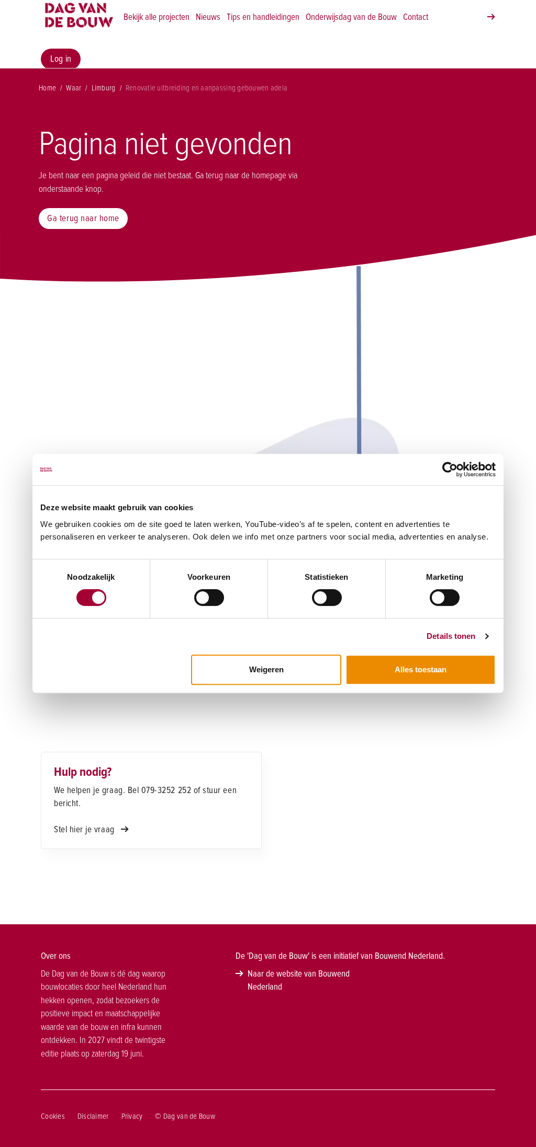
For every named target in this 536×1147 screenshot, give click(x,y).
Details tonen (451, 636)
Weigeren (266, 669)
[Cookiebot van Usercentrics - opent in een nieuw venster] (450, 469)
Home (47, 88)
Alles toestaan (420, 669)
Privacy (132, 1116)
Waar (73, 88)
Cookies (53, 1116)
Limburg (104, 88)
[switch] (209, 597)
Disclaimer (93, 1116)
